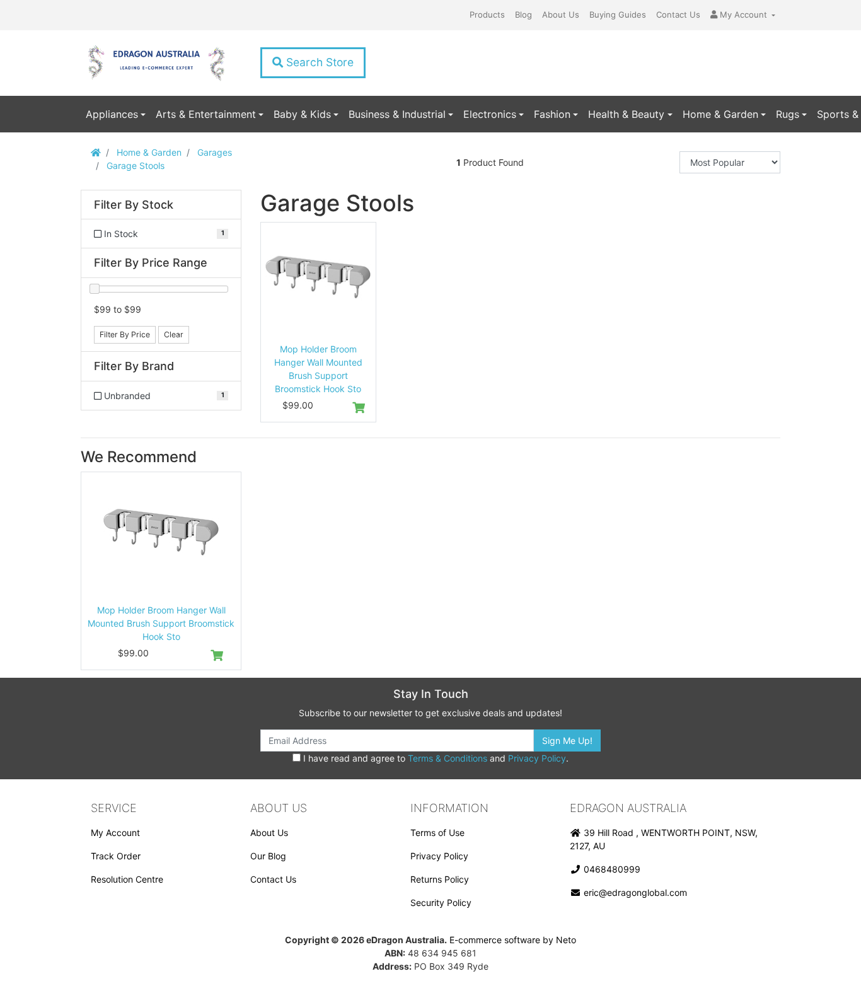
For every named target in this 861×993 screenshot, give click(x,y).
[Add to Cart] (359, 407)
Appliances (112, 114)
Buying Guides (617, 14)
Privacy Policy (537, 758)
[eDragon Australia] (156, 63)
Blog (523, 14)
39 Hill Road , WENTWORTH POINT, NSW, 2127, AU (664, 839)
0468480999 (610, 869)
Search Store (318, 62)
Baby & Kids (302, 114)
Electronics (489, 114)
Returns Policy (439, 879)
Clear (173, 334)
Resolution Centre (127, 879)
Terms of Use (437, 832)
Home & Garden (720, 114)
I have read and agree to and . (435, 758)
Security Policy (440, 902)
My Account (115, 832)
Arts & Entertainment (206, 114)
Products (487, 14)
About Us (560, 14)
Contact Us (678, 14)
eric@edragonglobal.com (634, 892)
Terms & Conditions (447, 758)
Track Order (116, 856)
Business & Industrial (397, 114)
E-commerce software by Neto (512, 939)
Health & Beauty (626, 114)
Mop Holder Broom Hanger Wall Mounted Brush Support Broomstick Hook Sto (161, 623)
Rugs (787, 114)
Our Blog (268, 856)
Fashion (552, 114)
